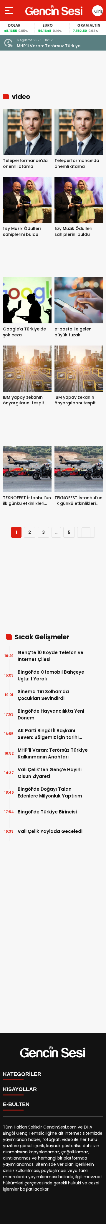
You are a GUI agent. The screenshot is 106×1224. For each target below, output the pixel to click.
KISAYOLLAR (20, 1089)
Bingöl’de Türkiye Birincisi (47, 812)
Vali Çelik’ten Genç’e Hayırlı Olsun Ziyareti (53, 46)
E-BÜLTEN (16, 1104)
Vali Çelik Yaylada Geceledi (50, 831)
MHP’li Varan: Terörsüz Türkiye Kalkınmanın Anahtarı (53, 753)
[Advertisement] (53, 589)
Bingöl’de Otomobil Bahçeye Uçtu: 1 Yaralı (51, 675)
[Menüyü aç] (9, 11)
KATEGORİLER (22, 1074)
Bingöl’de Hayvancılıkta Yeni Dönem (51, 714)
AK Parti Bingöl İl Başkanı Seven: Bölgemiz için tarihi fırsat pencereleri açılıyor (48, 734)
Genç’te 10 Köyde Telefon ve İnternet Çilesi (50, 655)
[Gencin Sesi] (54, 10)
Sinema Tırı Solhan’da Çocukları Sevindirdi (43, 694)
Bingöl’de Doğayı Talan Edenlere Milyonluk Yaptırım (50, 792)
